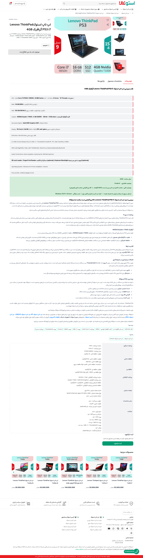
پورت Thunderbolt (50, 329)
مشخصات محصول (115, 81)
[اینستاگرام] (122, 528)
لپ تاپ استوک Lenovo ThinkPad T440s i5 (23, 481)
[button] (14, 472)
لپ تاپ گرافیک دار (118, 329)
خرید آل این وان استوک (69, 527)
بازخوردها (101, 81)
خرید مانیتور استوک (71, 523)
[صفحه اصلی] (132, 13)
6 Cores (60, 329)
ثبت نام (17, 3)
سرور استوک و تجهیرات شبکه (89, 9)
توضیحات (128, 81)
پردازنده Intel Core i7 (88, 329)
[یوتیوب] (109, 528)
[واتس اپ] (113, 528)
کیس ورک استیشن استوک (69, 530)
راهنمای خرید (49, 9)
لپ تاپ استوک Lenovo (112, 13)
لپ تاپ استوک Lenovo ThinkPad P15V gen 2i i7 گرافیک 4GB (72, 481)
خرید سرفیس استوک (96, 530)
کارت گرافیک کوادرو (106, 329)
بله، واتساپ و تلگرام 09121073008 (117, 542)
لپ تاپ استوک (127, 9)
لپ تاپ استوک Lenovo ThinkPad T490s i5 (48, 481)
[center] (64, 3)
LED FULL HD (128, 329)
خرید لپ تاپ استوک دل (95, 527)
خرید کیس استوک (71, 520)
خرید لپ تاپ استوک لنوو (95, 523)
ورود (21, 3)
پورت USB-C (76, 329)
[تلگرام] (127, 528)
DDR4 (97, 329)
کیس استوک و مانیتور (110, 9)
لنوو (49, 19)
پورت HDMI (67, 329)
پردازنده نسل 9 (39, 329)
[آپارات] (131, 533)
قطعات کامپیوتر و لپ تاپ (67, 9)
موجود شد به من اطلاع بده (29, 52)
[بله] (131, 528)
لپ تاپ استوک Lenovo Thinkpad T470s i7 (97, 481)
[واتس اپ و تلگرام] (118, 528)
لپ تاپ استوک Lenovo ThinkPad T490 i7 (122, 481)
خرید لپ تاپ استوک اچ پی (94, 520)
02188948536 (129, 541)
